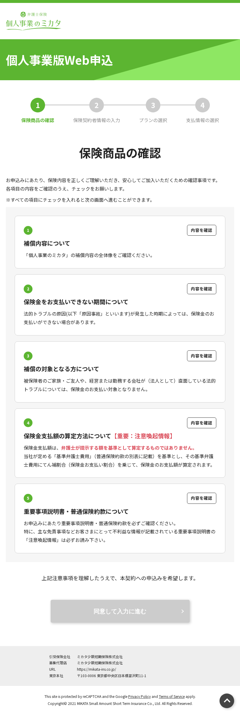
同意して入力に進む (120, 611)
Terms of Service (172, 696)
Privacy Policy (139, 696)
